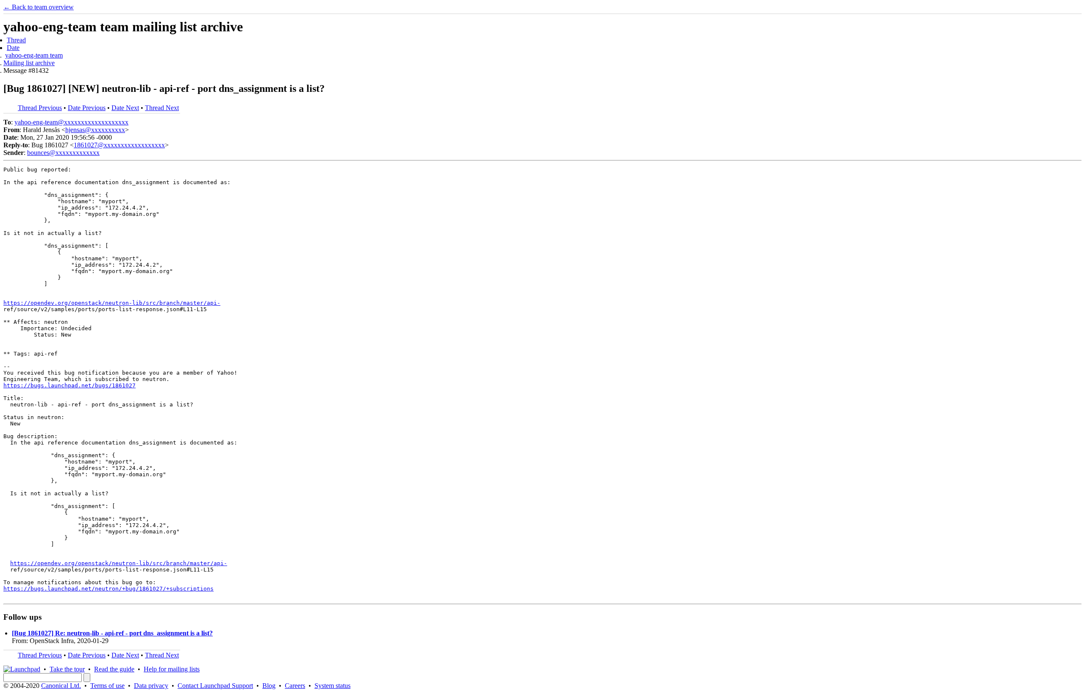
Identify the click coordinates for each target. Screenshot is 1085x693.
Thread (16, 40)
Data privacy (151, 685)
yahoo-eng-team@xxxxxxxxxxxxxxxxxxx (71, 122)
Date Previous (87, 107)
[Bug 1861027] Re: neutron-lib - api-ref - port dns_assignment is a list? (112, 633)
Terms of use (107, 685)
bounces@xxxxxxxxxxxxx (63, 152)
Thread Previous (40, 107)
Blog (268, 685)
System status (332, 685)
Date (13, 47)
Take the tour (67, 669)
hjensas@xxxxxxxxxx (95, 129)
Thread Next (162, 107)
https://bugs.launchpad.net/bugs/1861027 (69, 385)
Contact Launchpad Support (215, 685)
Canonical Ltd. (61, 685)
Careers (295, 685)
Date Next (125, 107)
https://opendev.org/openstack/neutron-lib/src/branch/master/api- (111, 303)
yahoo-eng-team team (34, 55)
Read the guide (114, 669)
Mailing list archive (29, 62)
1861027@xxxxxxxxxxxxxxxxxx (119, 145)
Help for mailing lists (172, 669)
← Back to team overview (38, 7)
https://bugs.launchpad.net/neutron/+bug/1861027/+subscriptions (108, 588)
